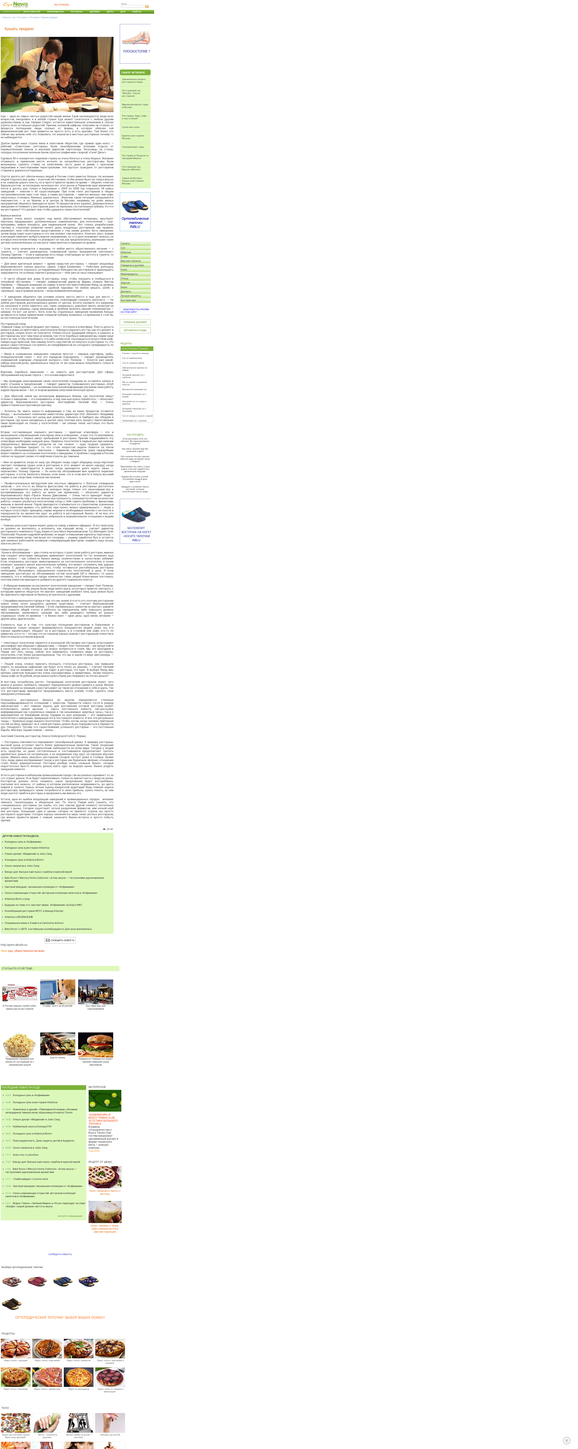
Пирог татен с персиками (47, 1360)
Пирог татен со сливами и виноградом (110, 1390)
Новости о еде (9, 17)
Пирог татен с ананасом (79, 1360)
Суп (123, 247)
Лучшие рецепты (131, 295)
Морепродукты (129, 274)
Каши (124, 287)
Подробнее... (95, 1151)
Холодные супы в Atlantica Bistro (24, 859)
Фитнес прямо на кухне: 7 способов (79, 1436)
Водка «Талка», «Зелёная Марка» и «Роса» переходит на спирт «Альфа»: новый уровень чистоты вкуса (45, 1205)
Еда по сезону (57, 1057)
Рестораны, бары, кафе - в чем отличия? (135, 117)
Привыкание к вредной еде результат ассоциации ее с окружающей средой (20, 1062)
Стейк (124, 256)
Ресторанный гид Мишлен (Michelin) (131, 168)
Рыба (124, 269)
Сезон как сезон (131, 127)
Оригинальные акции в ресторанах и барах (134, 80)
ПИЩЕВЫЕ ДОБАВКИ (135, 322)
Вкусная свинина (131, 261)
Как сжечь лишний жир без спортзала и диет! (135, 450)
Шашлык (126, 252)
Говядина (133, 348)
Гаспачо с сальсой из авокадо (135, 353)
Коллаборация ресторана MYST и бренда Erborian (34, 910)
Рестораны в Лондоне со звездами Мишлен (135, 157)
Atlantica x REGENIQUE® (19, 916)
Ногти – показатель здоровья (47, 1436)
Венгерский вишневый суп (134, 389)
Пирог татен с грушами (15, 1360)
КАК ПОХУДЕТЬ (135, 434)
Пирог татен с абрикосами (47, 1389)
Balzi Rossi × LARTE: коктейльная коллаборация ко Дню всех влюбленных (48, 928)
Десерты (126, 291)
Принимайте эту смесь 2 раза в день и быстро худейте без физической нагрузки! (135, 469)
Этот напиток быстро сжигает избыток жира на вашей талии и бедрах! (135, 458)
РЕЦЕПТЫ (126, 343)
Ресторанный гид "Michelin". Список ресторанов (131, 93)
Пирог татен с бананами (16, 1389)
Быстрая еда (128, 300)
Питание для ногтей (110, 1435)
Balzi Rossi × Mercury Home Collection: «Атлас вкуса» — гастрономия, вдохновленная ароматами (54, 879)
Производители (55, 12)
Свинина (144, 348)
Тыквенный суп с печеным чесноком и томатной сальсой (135, 422)
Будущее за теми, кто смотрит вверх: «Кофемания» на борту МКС (43, 904)
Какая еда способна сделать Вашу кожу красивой (16, 1436)
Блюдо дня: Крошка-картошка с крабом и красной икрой (38, 871)
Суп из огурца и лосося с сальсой (137, 416)
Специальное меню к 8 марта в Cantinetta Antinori (34, 922)
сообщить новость (60, 1254)
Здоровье (94, 12)
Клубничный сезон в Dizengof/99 (28, 1126)
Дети (122, 12)
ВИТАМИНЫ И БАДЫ (135, 330)
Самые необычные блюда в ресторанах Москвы (133, 181)
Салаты (125, 243)
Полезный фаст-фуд (133, 147)
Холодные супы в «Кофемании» (23, 841)
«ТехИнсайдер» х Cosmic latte (26, 1178)
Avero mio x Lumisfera (21, 1154)
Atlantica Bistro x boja (17, 898)
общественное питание (29, 950)
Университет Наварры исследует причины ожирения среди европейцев (96, 1062)
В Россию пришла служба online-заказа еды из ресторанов (20, 1007)
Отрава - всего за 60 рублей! (57, 1006)
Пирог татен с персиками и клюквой (110, 1361)
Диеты (110, 12)
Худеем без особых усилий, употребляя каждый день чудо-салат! (135, 479)
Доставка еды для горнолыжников (96, 1007)
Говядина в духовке (132, 265)
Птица (124, 278)
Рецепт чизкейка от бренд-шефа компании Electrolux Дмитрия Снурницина (105, 1228)
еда (10, 950)
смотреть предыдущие (69, 1216)
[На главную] (15, 8)
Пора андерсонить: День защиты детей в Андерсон (39, 1140)
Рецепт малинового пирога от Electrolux (105, 1192)
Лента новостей (31, 12)
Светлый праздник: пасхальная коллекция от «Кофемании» (40, 886)
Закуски (125, 282)
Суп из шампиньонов (132, 358)
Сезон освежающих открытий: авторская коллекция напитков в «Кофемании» (51, 892)
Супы (124, 348)
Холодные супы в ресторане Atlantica (27, 847)
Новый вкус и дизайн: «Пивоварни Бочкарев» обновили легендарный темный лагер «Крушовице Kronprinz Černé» (41, 1111)
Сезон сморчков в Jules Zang (22, 865)
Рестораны (76, 12)
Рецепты (136, 12)
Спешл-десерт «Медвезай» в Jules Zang (28, 853)
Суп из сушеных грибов (133, 363)
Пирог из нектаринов (78, 1389)
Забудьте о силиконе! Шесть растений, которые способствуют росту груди (135, 489)
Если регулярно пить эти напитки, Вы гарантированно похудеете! (135, 441)
